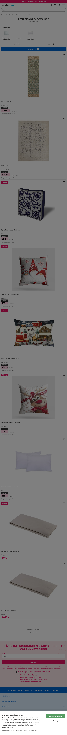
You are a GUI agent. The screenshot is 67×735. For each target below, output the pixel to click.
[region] (33, 723)
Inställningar (55, 721)
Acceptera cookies (55, 716)
